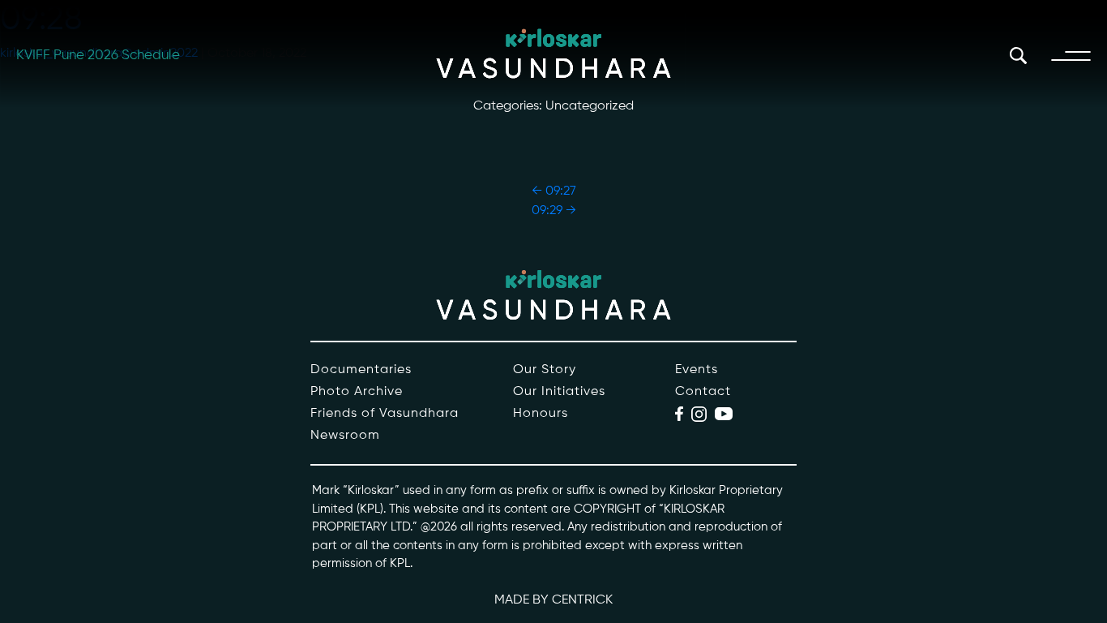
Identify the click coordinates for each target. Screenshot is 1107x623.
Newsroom (345, 435)
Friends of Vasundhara (384, 413)
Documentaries (361, 369)
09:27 (554, 191)
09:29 (554, 210)
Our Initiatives (559, 391)
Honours (540, 413)
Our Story (544, 369)
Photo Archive (356, 391)
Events (696, 369)
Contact (703, 391)
